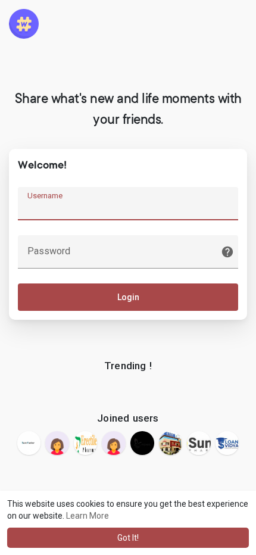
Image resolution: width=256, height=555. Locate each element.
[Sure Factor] (29, 443)
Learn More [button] (87, 515)
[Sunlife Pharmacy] (199, 443)
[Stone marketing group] (114, 443)
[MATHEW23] (57, 443)
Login (128, 297)
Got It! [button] (128, 537)
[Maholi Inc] (142, 443)
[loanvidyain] (227, 443)
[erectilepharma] (86, 443)
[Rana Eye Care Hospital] (171, 443)
